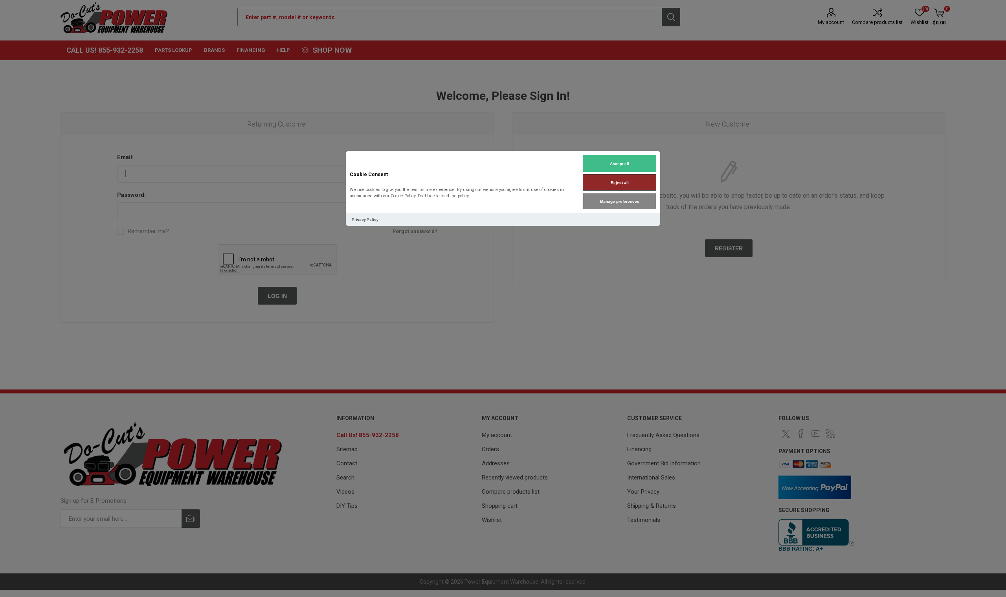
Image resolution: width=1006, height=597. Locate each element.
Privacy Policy (365, 219)
